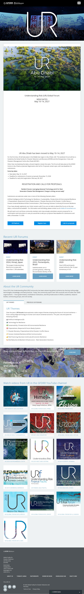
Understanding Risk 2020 (67, 261)
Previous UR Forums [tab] (34, 302)
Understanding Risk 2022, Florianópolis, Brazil (41, 262)
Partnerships (34, 576)
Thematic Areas (21, 576)
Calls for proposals (68, 223)
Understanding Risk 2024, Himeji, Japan (14, 261)
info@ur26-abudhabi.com (68, 208)
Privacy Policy (36, 589)
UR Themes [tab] (10, 302)
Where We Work (47, 576)
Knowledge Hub (61, 576)
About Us (10, 576)
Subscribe (72, 352)
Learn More (16, 276)
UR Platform (15, 223)
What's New (73, 576)
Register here (42, 223)
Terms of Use (27, 589)
